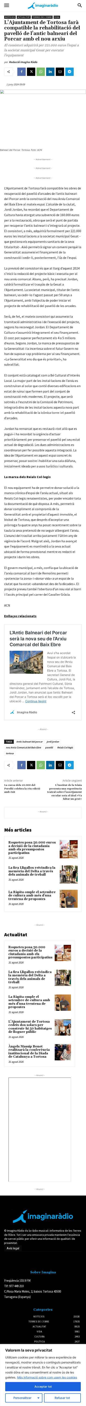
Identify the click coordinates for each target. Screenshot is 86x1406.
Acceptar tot (43, 1386)
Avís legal (13, 1248)
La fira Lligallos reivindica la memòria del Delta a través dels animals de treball (31, 871)
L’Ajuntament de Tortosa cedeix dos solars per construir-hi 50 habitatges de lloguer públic (30, 1027)
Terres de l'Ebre (42, 17)
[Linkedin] (50, 72)
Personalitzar (22, 1398)
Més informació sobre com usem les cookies (47, 1377)
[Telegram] (69, 72)
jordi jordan (53, 741)
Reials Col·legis (65, 747)
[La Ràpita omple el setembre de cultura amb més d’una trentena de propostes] (69, 899)
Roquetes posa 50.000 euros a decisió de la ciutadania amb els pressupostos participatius (32, 848)
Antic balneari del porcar (29, 741)
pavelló (49, 747)
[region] (43, 1375)
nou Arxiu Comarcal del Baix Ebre (23, 747)
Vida (56, 17)
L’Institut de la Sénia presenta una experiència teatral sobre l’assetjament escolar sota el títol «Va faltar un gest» (64, 792)
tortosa (10, 753)
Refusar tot (62, 1398)
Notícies (10, 17)
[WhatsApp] (41, 72)
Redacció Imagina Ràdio (23, 62)
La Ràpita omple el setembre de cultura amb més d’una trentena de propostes (32, 895)
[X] (31, 72)
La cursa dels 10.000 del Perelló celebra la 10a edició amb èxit (22, 789)
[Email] (60, 72)
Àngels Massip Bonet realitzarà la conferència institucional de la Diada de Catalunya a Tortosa (29, 1052)
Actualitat (24, 17)
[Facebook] (21, 72)
